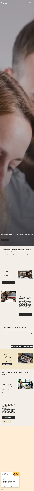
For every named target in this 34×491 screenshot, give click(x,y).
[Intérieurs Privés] (4, 2)
